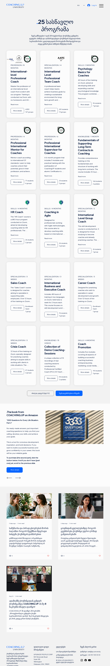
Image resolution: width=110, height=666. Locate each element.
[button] (69, 397)
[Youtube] (89, 664)
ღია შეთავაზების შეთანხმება (66, 656)
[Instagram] (81, 664)
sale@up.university (94, 656)
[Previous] (9, 482)
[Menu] (101, 6)
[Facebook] (85, 664)
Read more (14, 104)
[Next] (18, 482)
